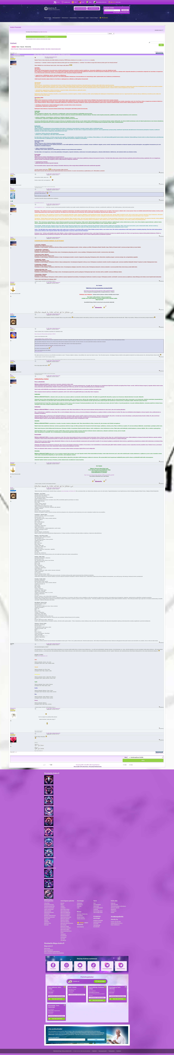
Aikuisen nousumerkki (49, 907)
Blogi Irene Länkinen (65, 918)
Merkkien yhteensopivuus (50, 915)
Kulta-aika (116, 2)
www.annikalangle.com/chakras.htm (68, 491)
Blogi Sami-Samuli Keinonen (67, 923)
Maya (76, 2)
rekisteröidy (44, 31)
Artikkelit (46, 920)
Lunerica (12, 173)
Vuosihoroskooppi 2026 (49, 906)
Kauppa (112, 912)
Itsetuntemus (73, 17)
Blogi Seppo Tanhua (65, 909)
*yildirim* (12, 188)
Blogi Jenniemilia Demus (66, 931)
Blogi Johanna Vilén (65, 910)
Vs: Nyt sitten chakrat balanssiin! (53, 173)
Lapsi (87, 17)
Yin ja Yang (95, 923)
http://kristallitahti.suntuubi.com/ (39, 202)
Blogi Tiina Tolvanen (65, 921)
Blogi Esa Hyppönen (65, 915)
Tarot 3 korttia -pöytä (97, 912)
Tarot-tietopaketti (97, 904)
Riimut (90, 2)
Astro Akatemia (80, 926)
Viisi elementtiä (96, 925)
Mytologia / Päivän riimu (82, 914)
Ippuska (12, 733)
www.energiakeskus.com (39, 207)
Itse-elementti (96, 926)
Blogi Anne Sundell (65, 926)
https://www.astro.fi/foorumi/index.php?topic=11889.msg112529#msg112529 (99, 475)
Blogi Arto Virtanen (65, 920)
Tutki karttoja (47, 17)
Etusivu (58, 2)
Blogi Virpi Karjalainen (65, 913)
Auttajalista (46, 921)
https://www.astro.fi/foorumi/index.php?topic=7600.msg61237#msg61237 (99, 290)
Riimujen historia (80, 917)
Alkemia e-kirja (47, 923)
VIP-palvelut (104, 17)
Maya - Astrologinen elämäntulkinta (52, 951)
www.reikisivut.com (86, 60)
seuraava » (161, 51)
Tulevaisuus (65, 17)
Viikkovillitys (47, 903)
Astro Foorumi (15, 27)
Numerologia (67, 2)
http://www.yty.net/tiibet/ (38, 351)
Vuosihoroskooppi (97, 922)
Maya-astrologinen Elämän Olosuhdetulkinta (54, 953)
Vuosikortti (95, 909)
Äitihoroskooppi (47, 910)
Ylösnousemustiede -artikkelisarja (118, 906)
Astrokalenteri (80, 8)
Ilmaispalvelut (56, 17)
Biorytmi (62, 903)
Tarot (83, 2)
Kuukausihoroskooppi (49, 904)
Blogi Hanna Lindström (66, 927)
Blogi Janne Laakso (65, 929)
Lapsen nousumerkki (48, 909)
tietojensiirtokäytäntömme (97, 1034)
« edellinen (156, 51)
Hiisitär (11, 313)
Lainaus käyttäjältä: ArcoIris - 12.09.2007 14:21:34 (43, 191)
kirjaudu (39, 31)
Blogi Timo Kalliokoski (65, 912)
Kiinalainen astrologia (101, 2)
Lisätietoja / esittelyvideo (56, 996)
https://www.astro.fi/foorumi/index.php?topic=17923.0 (45, 333)
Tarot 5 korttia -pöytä (97, 910)
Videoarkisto (113, 910)
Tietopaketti (63, 934)
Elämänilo (12, 282)
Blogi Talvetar (63, 924)
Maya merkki (47, 918)
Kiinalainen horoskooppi (49, 917)
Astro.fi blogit (94, 17)
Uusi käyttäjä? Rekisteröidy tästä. (121, 12)
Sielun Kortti (96, 906)
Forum (62, 932)
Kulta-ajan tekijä (114, 904)
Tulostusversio (160, 53)
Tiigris (11, 56)
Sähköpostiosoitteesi (53, 1037)
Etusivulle (46, 924)
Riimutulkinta (80, 915)
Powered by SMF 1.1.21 (81, 764)
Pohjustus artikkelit (115, 907)
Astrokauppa (93, 8)
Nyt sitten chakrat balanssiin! (53, 49)
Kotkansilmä (12, 708)
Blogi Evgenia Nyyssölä (66, 917)
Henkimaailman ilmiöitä (39, 49)
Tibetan (11, 328)
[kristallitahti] (12, 201)
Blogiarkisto (113, 909)
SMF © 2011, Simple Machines (93, 764)
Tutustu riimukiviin (81, 918)
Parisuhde (81, 17)
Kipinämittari (47, 913)
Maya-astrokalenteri (48, 949)
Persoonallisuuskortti (98, 907)
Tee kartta (63, 938)
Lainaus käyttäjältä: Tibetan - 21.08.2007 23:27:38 (43, 338)
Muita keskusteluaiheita (25, 49)
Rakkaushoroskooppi (49, 912)
